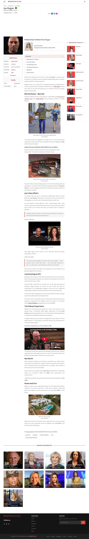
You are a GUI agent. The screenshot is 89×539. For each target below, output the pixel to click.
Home (32, 518)
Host (52, 435)
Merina (27, 467)
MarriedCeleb (12, 516)
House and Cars (30, 72)
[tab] (44, 56)
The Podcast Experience (32, 67)
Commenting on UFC (32, 64)
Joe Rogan (27, 435)
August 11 (13, 61)
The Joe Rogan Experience (31, 437)
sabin (16, 12)
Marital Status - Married (32, 59)
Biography (33, 523)
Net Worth (29, 70)
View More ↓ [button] (13, 75)
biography (10, 6)
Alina (6, 467)
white (12, 72)
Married (14, 1)
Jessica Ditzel (39, 45)
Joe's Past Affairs (31, 62)
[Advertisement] (44, 25)
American (13, 69)
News (32, 531)
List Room (33, 528)
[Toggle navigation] (5, 1)
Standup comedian (44, 435)
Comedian (35, 435)
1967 (16, 61)
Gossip (33, 526)
